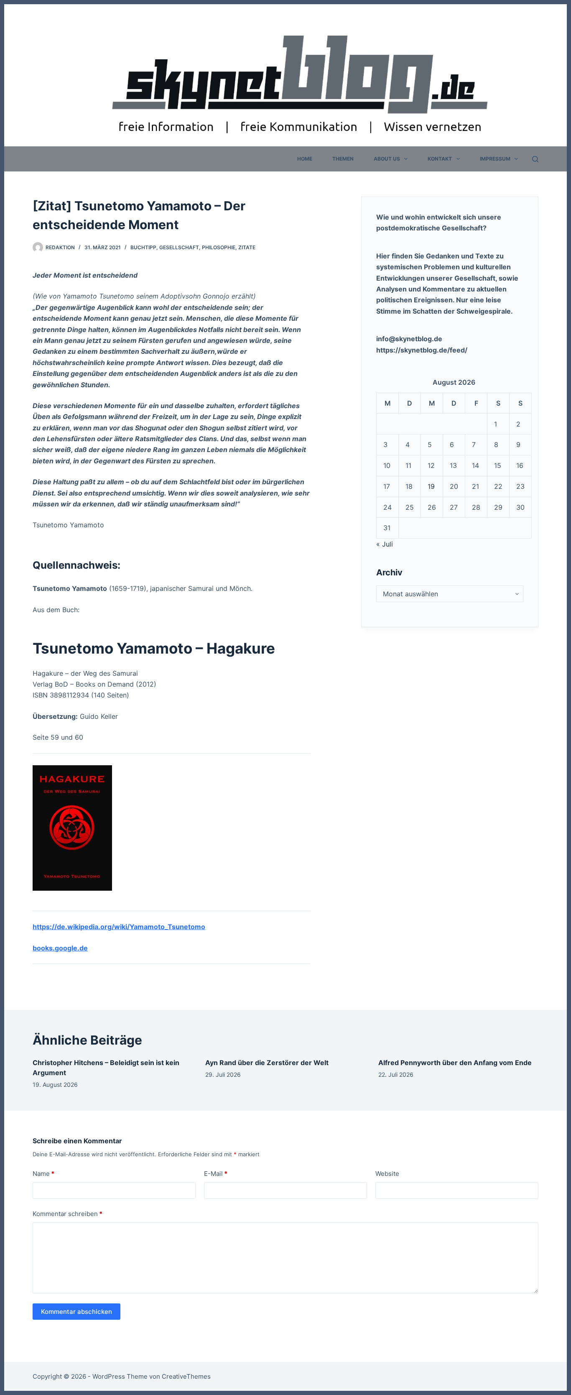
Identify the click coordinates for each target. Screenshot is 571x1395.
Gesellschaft (179, 247)
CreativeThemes (186, 1376)
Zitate (246, 247)
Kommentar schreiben (67, 1214)
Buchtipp (143, 247)
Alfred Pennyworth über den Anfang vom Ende (455, 1062)
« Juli (384, 544)
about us (387, 159)
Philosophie (218, 247)
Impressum (495, 159)
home (304, 159)
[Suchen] (535, 159)
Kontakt (440, 159)
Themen (343, 159)
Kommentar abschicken (76, 1312)
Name (43, 1174)
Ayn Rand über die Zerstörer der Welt (267, 1062)
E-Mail (215, 1174)
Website (387, 1174)
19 (431, 486)
